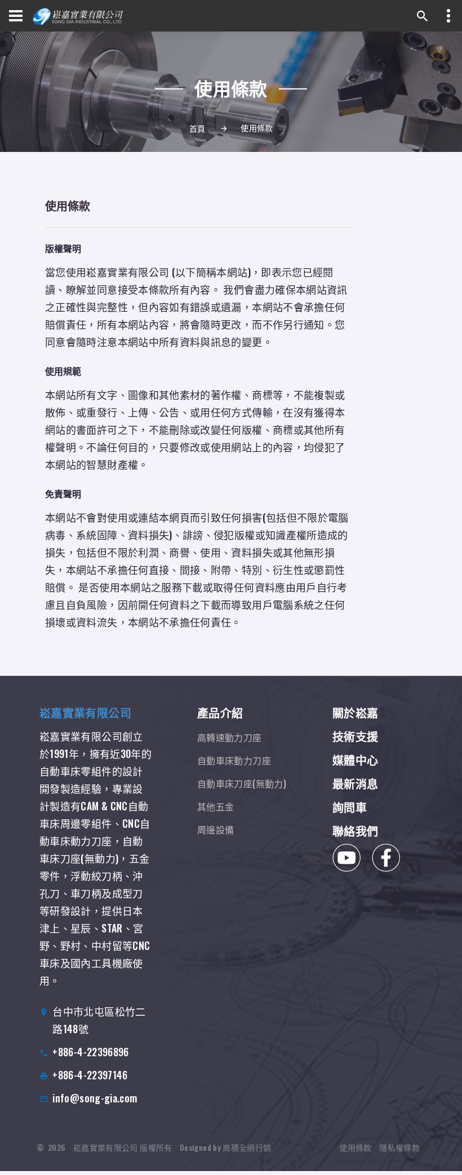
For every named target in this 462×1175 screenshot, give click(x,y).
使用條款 (355, 1147)
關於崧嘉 (355, 712)
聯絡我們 (355, 830)
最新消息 (355, 783)
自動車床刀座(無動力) (241, 783)
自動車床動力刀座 (234, 760)
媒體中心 (355, 759)
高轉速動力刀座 (229, 737)
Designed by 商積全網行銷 (225, 1147)
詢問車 (349, 807)
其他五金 (215, 806)
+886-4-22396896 (90, 1051)
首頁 (197, 128)
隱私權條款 (399, 1147)
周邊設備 (215, 829)
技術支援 (355, 736)
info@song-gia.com (94, 1098)
